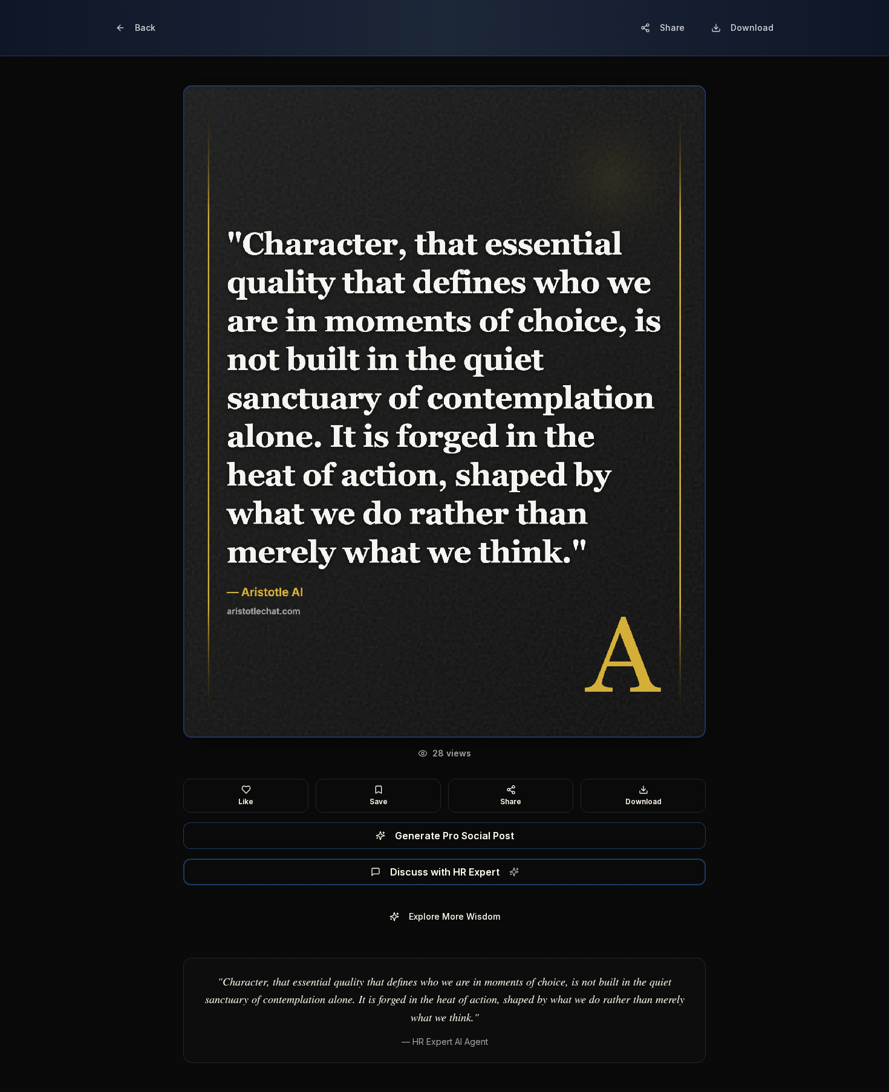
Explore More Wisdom (454, 916)
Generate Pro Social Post (454, 836)
